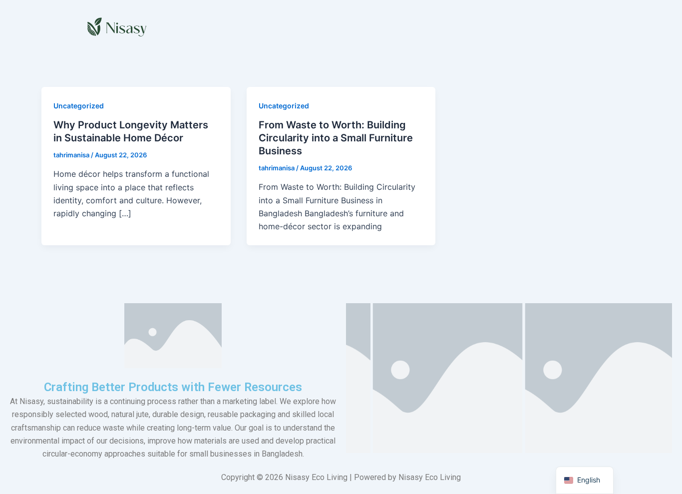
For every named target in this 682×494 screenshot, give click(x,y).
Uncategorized (78, 105)
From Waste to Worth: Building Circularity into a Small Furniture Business (336, 138)
